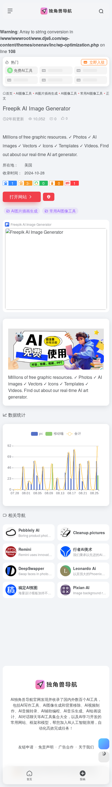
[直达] (51, 532)
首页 (9, 93)
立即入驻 (97, 62)
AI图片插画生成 (46, 93)
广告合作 (66, 747)
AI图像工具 (24, 93)
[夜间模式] (103, 756)
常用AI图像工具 (91, 93)
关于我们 (86, 747)
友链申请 (25, 747)
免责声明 (46, 747)
